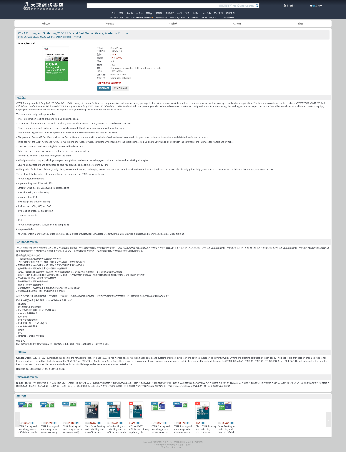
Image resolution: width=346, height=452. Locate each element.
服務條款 (199, 441)
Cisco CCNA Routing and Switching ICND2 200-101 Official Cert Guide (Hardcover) (206, 432)
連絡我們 (178, 441)
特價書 (300, 23)
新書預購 (109, 23)
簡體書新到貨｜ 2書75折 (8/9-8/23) (170, 17)
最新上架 (46, 23)
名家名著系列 (193, 17)
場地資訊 (230, 13)
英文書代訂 (213, 17)
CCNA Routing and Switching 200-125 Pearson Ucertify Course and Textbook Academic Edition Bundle (51, 434)
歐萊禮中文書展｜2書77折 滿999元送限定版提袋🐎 (131, 17)
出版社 (195, 13)
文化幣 (204, 17)
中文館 (130, 13)
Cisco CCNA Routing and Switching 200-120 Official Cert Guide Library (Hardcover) (95, 432)
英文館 (139, 13)
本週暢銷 (173, 23)
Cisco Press (116, 48)
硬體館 (159, 13)
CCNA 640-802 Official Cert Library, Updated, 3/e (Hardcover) (139, 431)
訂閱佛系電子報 (227, 17)
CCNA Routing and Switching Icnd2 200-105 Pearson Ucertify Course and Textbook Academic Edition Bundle (162, 434)
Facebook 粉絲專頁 (152, 441)
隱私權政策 (188, 441)
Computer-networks (120, 77)
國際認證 (169, 13)
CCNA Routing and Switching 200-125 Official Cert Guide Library (116, 431)
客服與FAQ (167, 441)
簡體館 (149, 13)
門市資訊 (218, 13)
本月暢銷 (236, 23)
